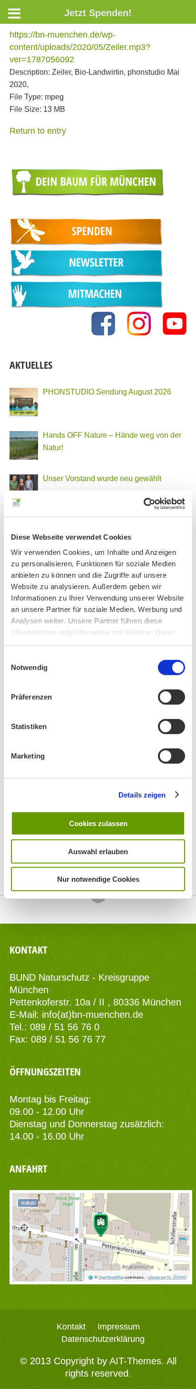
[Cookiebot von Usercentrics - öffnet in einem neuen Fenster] (143, 503)
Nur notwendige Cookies (98, 879)
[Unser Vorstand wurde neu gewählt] (24, 488)
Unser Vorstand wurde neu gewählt (102, 478)
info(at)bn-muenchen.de (92, 1014)
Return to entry (38, 131)
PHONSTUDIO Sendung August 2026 (107, 391)
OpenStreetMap (111, 1277)
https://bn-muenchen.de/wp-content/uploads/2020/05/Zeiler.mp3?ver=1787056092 (80, 47)
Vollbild (28, 1203)
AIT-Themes (135, 1361)
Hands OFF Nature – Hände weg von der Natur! (112, 441)
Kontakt (71, 1326)
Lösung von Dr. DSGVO (167, 1277)
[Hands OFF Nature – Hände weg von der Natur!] (24, 445)
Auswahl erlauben (98, 851)
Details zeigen (142, 794)
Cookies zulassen (98, 823)
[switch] (171, 697)
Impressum (119, 1326)
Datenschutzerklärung (103, 1339)
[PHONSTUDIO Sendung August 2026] (24, 402)
